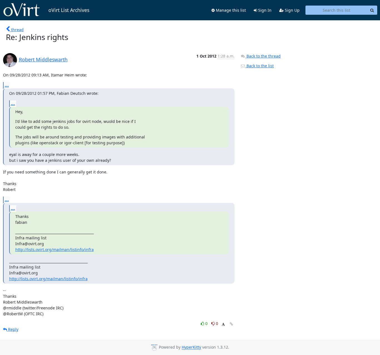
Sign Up (292, 10)
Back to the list (259, 65)
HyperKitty (191, 347)
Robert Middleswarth (43, 59)
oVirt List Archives (68, 10)
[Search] (372, 10)
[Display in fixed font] (223, 324)
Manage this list (230, 10)
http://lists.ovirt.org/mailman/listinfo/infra (54, 249)
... (7, 85)
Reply (12, 329)
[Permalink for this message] (231, 324)
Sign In (264, 10)
